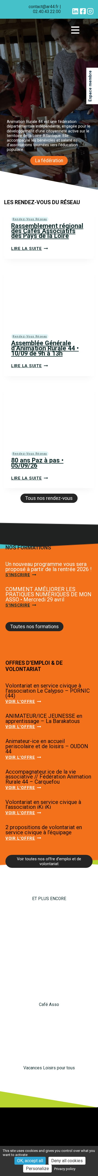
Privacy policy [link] (64, 1169)
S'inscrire (20, 574)
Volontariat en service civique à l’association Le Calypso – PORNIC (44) (47, 690)
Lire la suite (29, 248)
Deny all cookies (67, 1160)
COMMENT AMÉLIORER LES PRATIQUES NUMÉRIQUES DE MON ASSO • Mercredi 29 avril (48, 594)
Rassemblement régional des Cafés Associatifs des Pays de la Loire (47, 231)
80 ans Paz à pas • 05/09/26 (37, 463)
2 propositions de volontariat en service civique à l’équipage (43, 830)
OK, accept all (30, 1160)
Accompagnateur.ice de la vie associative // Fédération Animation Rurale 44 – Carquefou (48, 776)
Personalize (37, 1168)
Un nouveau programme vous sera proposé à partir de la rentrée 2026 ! (48, 566)
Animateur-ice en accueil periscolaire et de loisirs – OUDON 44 (46, 746)
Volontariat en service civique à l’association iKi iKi (43, 804)
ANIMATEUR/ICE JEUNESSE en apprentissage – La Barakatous (43, 718)
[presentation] (49, 297)
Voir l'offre (23, 701)
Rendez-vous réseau (30, 219)
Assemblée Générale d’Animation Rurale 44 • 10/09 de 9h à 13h (45, 348)
